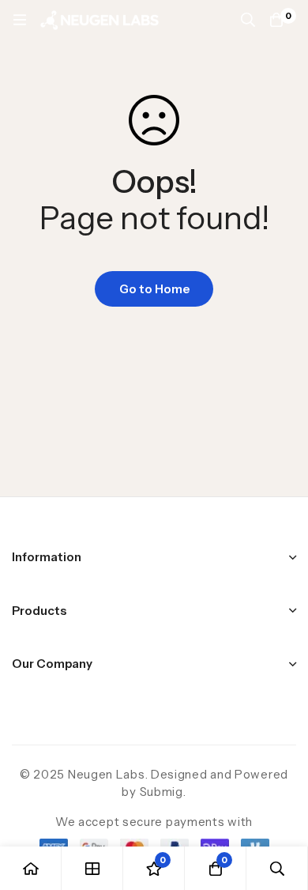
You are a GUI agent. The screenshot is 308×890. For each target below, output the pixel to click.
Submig (161, 791)
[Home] (31, 868)
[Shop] (92, 868)
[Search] (248, 20)
